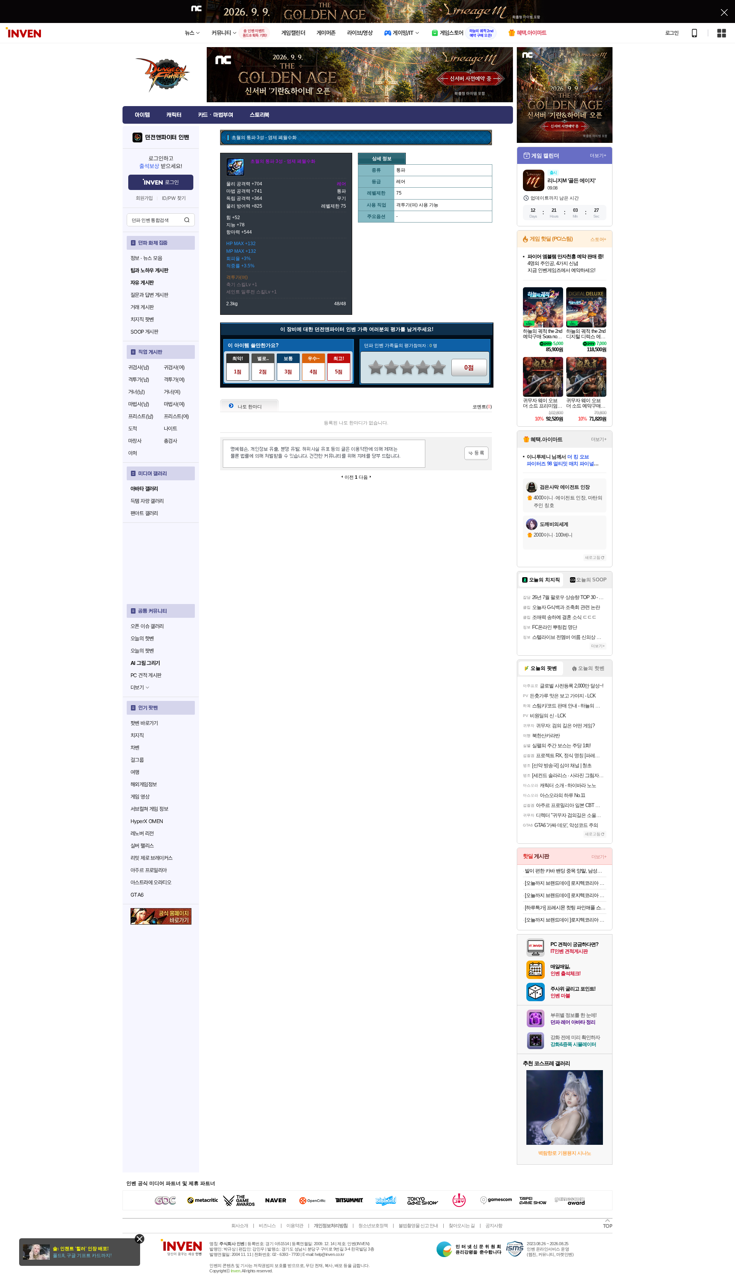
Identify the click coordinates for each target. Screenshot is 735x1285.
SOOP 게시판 (144, 332)
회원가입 (144, 198)
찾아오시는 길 (462, 1225)
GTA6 (137, 895)
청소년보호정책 (373, 1225)
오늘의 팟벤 (142, 651)
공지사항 (493, 1225)
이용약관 (294, 1225)
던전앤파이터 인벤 (167, 137)
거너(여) (172, 392)
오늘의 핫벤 (142, 638)
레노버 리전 (142, 833)
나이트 (170, 429)
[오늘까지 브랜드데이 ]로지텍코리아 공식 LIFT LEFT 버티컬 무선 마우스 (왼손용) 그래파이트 (565, 920)
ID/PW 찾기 (174, 198)
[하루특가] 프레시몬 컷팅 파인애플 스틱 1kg (565, 907)
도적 (132, 429)
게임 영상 (140, 797)
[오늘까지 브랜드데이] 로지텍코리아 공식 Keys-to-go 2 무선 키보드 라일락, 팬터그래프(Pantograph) (565, 895)
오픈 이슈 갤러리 (147, 626)
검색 (186, 220)
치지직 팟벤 (142, 319)
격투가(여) (174, 379)
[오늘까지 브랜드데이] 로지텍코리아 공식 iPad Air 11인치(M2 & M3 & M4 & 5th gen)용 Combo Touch (565, 883)
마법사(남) (138, 404)
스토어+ (598, 239)
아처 (132, 453)
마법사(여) (174, 404)
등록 (476, 453)
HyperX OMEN (147, 821)
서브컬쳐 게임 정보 (149, 809)
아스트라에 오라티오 (151, 882)
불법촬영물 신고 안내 (418, 1225)
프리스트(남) (141, 416)
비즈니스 (267, 1225)
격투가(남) (138, 379)
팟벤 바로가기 (144, 723)
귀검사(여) (174, 367)
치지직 (137, 735)
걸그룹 (137, 760)
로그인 (671, 33)
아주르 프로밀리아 (149, 870)
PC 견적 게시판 (146, 675)
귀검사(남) (138, 367)
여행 (135, 772)
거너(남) (136, 392)
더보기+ (598, 155)
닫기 (139, 1239)
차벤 (135, 748)
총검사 (170, 441)
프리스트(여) (176, 416)
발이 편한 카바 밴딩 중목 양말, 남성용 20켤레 (565, 871)
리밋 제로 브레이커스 (151, 858)
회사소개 (239, 1225)
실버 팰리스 (142, 846)
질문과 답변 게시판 (149, 295)
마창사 (134, 441)
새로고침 (592, 557)
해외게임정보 (144, 784)
